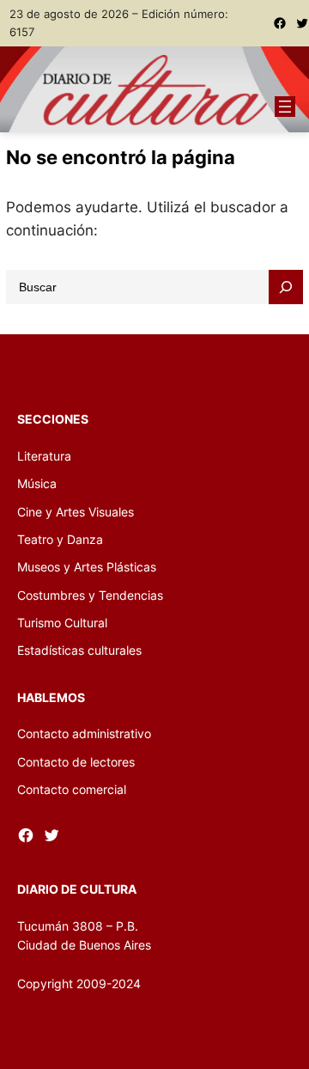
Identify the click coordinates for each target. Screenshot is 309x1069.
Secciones (52, 419)
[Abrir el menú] (285, 106)
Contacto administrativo (84, 733)
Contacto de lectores (76, 761)
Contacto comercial (71, 789)
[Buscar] (286, 287)
